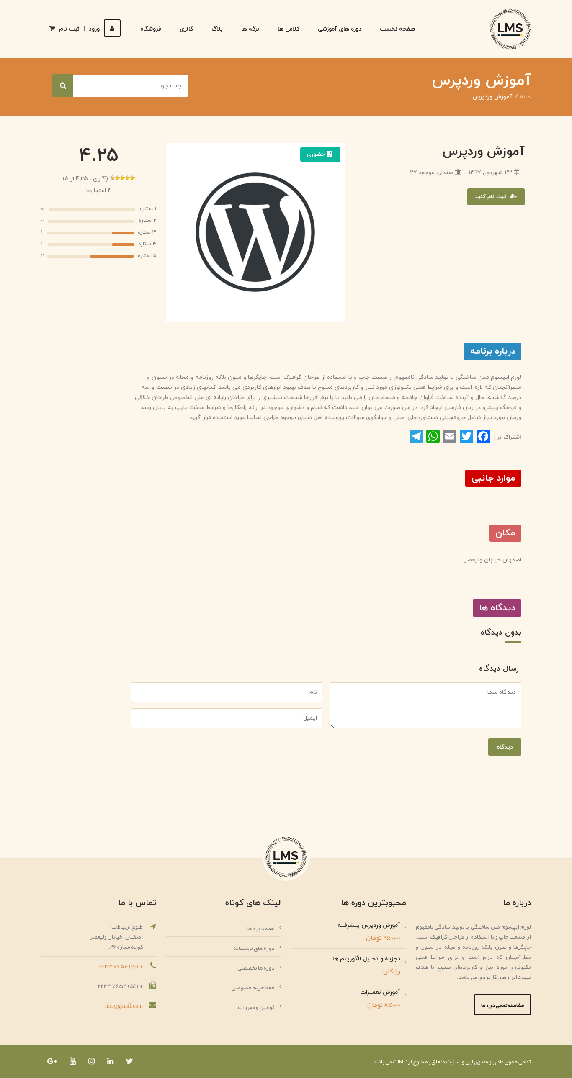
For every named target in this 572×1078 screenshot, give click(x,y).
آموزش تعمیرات (380, 992)
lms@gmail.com (124, 1005)
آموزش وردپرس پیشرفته (369, 925)
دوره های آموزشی (339, 29)
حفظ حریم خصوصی (253, 987)
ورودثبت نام (79, 29)
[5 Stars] (112, 177)
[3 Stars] (122, 177)
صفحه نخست (397, 29)
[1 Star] (132, 177)
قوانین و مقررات (256, 1007)
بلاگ (217, 29)
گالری (186, 29)
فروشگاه (150, 29)
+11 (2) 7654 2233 (121, 966)
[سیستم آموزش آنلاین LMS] (510, 29)
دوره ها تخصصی (256, 967)
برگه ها (250, 29)
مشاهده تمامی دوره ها (502, 1005)
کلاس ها (288, 29)
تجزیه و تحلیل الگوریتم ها (366, 959)
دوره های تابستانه (254, 948)
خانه (525, 97)
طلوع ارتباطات (408, 1061)
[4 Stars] (117, 177)
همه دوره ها (261, 928)
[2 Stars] (127, 177)
